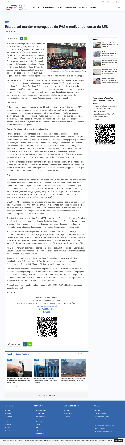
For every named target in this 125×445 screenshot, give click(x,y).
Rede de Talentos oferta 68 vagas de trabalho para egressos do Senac (110, 53)
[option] (105, 63)
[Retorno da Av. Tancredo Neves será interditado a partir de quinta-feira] (97, 63)
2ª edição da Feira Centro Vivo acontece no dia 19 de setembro (110, 44)
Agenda (68, 410)
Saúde (7, 22)
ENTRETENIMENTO (49, 7)
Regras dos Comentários (102, 416)
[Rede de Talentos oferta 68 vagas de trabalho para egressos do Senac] (97, 54)
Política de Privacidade (101, 419)
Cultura (9, 413)
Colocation (39, 419)
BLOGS (60, 7)
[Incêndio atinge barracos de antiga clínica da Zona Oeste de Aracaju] (73, 368)
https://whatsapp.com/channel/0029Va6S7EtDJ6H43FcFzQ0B (46, 309)
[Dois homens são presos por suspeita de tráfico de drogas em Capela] (97, 72)
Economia (9, 419)
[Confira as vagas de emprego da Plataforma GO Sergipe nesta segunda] (97, 81)
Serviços (93, 7)
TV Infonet (10, 430)
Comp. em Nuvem (41, 416)
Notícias (36, 7)
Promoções (69, 413)
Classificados (8, 2)
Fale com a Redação (101, 413)
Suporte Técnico (40, 422)
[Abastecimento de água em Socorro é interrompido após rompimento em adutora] (19, 368)
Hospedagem (40, 413)
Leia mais (63, 443)
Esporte (9, 422)
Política (9, 424)
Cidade (9, 359)
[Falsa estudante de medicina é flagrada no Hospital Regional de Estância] (46, 368)
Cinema (68, 416)
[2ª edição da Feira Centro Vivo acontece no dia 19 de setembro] (97, 45)
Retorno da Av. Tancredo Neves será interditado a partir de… (109, 62)
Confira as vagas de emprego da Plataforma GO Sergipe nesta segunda (110, 80)
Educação (9, 416)
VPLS (37, 427)
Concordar (118, 440)
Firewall (38, 424)
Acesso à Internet (41, 410)
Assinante (22, 2)
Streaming (39, 430)
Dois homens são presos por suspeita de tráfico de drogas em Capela (109, 71)
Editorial (97, 410)
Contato (16, 2)
